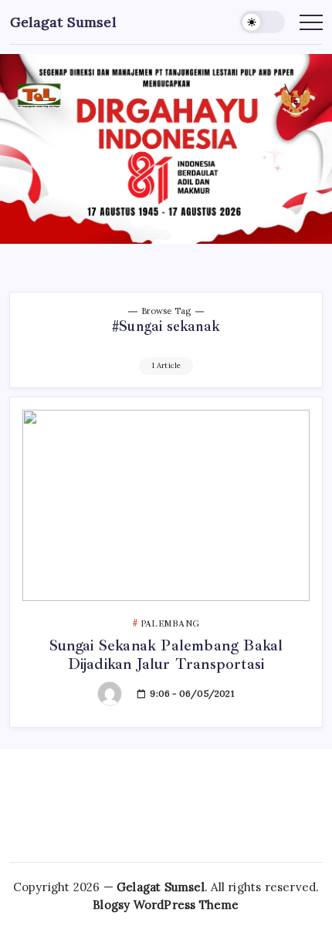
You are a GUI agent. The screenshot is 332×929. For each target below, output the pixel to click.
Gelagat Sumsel (63, 22)
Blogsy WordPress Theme (166, 904)
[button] (262, 22)
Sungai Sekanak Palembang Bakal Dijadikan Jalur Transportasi (166, 655)
